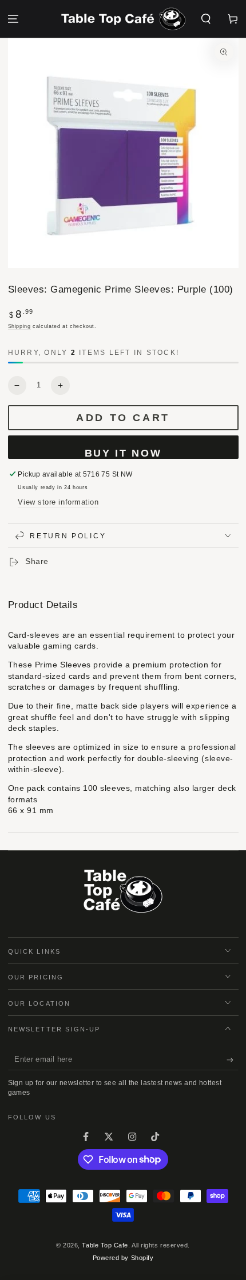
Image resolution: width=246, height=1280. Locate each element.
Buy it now (123, 453)
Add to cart (123, 417)
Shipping (19, 326)
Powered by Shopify (123, 1257)
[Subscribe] (233, 1060)
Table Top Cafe (105, 1245)
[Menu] (13, 19)
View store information (58, 502)
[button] (205, 19)
